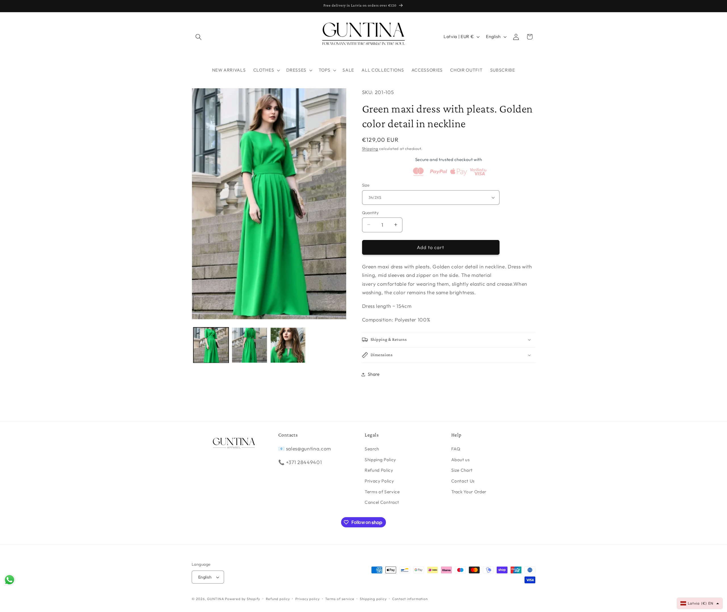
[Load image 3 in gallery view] (288, 345)
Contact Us (463, 481)
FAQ (456, 449)
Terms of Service (382, 491)
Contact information (410, 599)
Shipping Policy (380, 459)
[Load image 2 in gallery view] (249, 345)
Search (372, 449)
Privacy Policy (379, 481)
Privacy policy (307, 599)
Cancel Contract (382, 502)
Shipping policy (373, 599)
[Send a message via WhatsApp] (9, 579)
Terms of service (339, 599)
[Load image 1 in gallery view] (211, 345)
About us (460, 459)
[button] (198, 36)
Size (366, 185)
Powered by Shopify (242, 599)
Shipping (370, 148)
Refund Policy (379, 470)
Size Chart (462, 470)
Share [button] (374, 374)
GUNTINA (215, 599)
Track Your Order (469, 491)
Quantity (370, 212)
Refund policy (278, 599)
